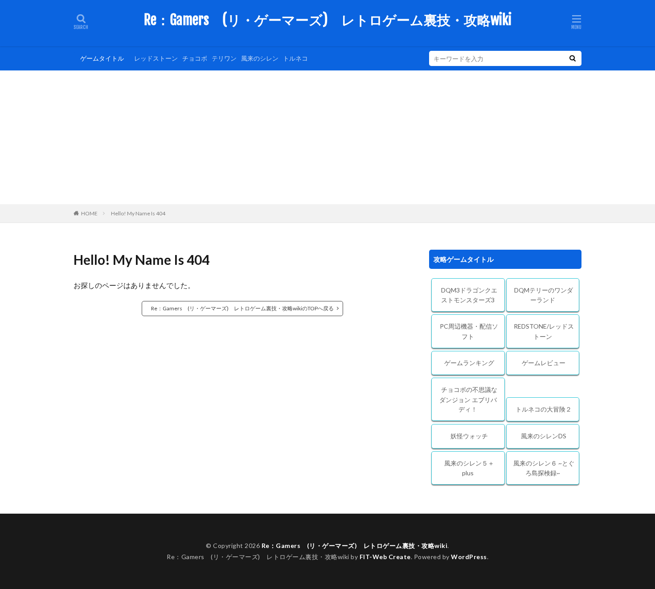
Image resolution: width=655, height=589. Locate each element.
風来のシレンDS (543, 436)
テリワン (224, 58)
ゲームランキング (469, 363)
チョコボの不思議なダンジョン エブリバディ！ (468, 399)
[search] (572, 58)
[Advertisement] (327, 137)
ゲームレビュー (543, 363)
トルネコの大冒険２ (544, 409)
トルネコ (295, 58)
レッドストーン (156, 58)
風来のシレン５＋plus (469, 468)
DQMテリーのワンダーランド (543, 295)
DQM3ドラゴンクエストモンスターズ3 (469, 295)
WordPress (469, 556)
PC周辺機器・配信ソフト (469, 331)
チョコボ (194, 58)
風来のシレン (259, 58)
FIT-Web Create (385, 556)
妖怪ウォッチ (469, 436)
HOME (89, 213)
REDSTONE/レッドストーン (544, 331)
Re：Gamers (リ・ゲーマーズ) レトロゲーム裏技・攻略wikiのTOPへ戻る (242, 308)
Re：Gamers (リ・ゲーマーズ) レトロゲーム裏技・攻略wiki (328, 20)
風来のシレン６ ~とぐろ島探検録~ (543, 468)
